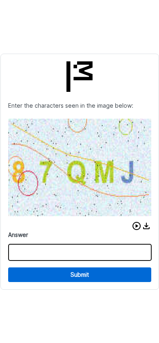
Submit (80, 274)
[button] (136, 226)
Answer (18, 234)
